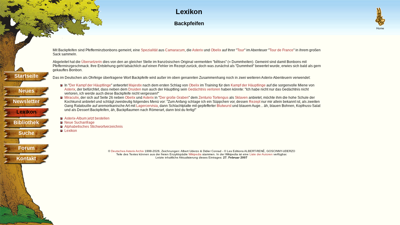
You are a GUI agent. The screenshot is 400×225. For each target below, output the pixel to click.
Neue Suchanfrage (79, 122)
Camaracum (175, 50)
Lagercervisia (147, 106)
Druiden (134, 89)
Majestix (135, 85)
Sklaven (241, 98)
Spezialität (149, 50)
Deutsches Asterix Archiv (127, 151)
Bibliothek (26, 122)
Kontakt (26, 158)
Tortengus (220, 98)
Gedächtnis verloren (204, 89)
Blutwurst (224, 106)
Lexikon (70, 131)
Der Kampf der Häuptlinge (90, 85)
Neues (26, 91)
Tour (240, 50)
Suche (26, 133)
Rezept (254, 102)
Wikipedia (195, 154)
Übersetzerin (91, 62)
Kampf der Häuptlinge (248, 85)
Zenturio (205, 98)
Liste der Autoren (261, 154)
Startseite (26, 76)
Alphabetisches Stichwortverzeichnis (93, 127)
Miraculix (71, 98)
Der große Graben (174, 98)
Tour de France (281, 50)
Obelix (216, 50)
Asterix (197, 50)
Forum (26, 148)
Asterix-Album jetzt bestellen (87, 118)
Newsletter (26, 101)
